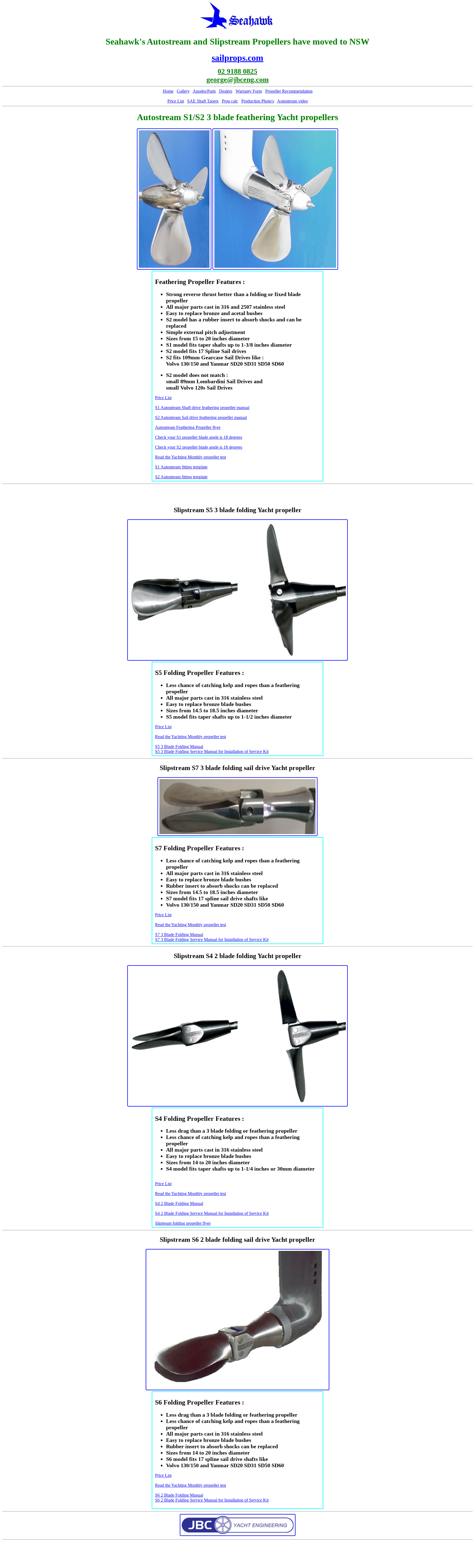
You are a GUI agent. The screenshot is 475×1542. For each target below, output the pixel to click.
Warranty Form (249, 91)
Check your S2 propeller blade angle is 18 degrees (198, 447)
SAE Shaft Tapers (203, 101)
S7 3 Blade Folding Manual (179, 934)
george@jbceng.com (237, 80)
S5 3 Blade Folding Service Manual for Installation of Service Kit (212, 751)
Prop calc (230, 101)
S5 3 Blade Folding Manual (179, 746)
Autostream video (292, 101)
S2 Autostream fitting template (181, 477)
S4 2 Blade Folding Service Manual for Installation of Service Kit (212, 1213)
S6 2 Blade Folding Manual (179, 1495)
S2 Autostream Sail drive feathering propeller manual (201, 417)
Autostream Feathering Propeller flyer (187, 427)
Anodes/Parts (204, 91)
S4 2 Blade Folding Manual (179, 1203)
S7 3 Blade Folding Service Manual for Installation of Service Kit (212, 939)
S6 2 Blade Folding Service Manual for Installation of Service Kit (212, 1500)
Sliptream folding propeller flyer (183, 1223)
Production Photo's (257, 101)
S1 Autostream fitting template (181, 467)
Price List (175, 101)
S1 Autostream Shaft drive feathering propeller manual (202, 407)
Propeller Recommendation (289, 91)
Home (168, 91)
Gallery (183, 91)
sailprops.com (237, 58)
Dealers (225, 91)
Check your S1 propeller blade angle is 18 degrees (198, 437)
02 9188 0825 (237, 71)
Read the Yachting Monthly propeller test (190, 457)
